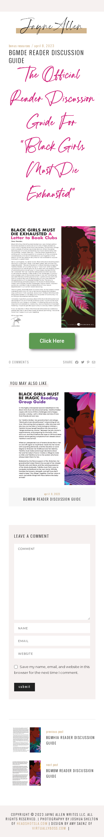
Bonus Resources (19, 45)
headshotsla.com (32, 823)
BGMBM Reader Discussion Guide (52, 499)
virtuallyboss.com (49, 828)
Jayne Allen (52, 28)
